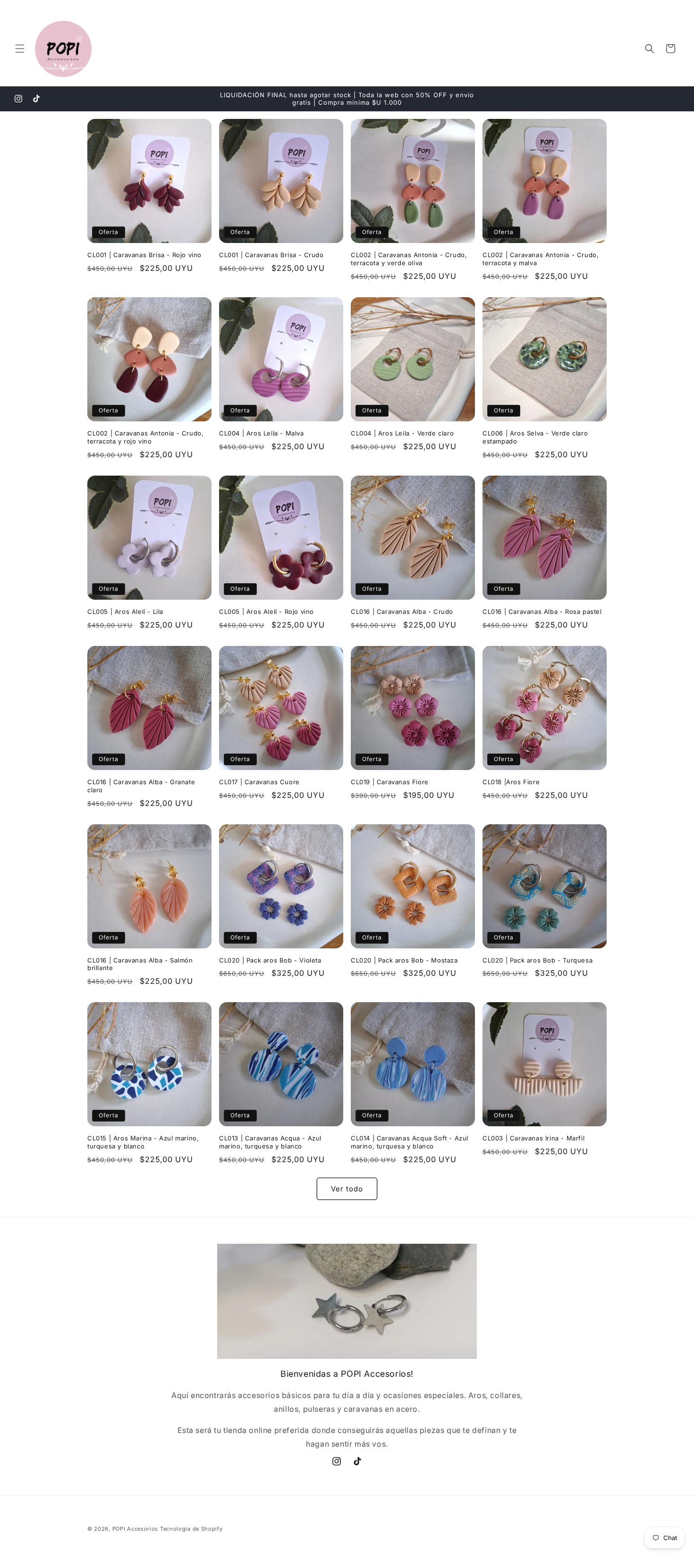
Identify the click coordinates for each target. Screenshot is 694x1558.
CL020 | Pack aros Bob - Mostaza (404, 960)
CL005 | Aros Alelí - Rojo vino (266, 611)
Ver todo (347, 1188)
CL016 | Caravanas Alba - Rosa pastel (542, 611)
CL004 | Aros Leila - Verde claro (402, 433)
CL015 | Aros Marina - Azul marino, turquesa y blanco (143, 1142)
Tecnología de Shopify (191, 1528)
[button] (19, 48)
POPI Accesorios (135, 1528)
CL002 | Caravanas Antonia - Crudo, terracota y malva (540, 259)
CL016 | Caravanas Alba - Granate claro (141, 786)
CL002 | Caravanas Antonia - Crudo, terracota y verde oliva (409, 259)
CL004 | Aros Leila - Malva (261, 433)
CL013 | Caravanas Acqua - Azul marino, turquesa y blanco (270, 1142)
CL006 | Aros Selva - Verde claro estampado (535, 437)
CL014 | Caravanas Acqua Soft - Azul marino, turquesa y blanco (409, 1142)
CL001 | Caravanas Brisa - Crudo (271, 255)
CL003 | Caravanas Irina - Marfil (533, 1138)
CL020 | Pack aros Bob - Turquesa (537, 960)
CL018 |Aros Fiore (511, 782)
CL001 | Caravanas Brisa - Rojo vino (144, 255)
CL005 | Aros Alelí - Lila (125, 611)
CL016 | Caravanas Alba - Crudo (402, 611)
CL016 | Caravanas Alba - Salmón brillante (140, 964)
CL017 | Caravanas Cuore (259, 782)
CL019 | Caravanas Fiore (390, 782)
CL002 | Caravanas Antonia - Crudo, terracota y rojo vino (145, 437)
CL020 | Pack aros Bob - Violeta (270, 960)
